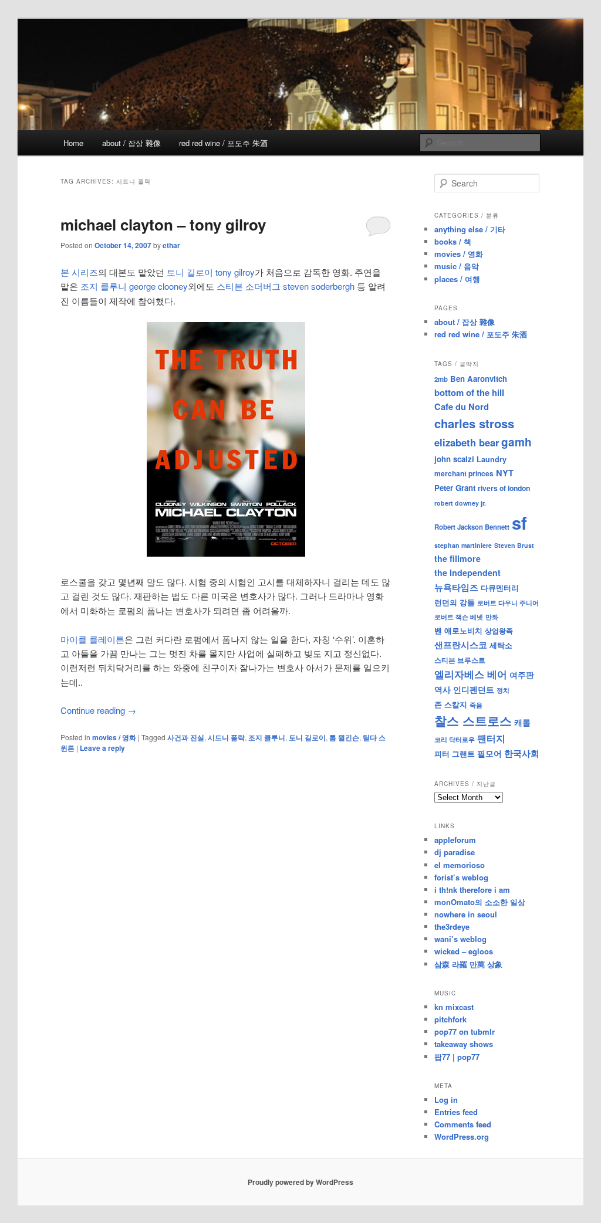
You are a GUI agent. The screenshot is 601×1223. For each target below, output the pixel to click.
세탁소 (500, 645)
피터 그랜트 (454, 753)
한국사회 (521, 753)
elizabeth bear (466, 442)
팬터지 (491, 738)
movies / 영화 (114, 737)
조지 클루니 (266, 737)
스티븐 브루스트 (459, 660)
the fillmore (457, 558)
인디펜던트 (473, 689)
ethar (171, 245)
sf (519, 522)
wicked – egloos (463, 951)
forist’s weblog (461, 877)
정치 (503, 689)
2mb (441, 379)
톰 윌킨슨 (344, 737)
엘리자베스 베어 (470, 674)
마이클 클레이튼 (92, 639)
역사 (442, 689)
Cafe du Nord (461, 406)
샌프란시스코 (460, 644)
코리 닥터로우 (454, 739)
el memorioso (459, 864)
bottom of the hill (469, 392)
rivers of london (504, 488)
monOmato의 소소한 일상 (479, 901)
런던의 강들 (454, 602)
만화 (491, 616)
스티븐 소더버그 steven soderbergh (285, 286)
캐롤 (522, 722)
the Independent (467, 572)
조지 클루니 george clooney (134, 286)
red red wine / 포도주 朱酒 (223, 142)
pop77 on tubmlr (464, 1031)
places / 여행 (457, 278)
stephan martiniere (463, 545)
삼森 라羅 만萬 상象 (468, 964)
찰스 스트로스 (473, 720)
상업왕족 (499, 630)
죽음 (476, 704)
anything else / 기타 (469, 229)
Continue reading (98, 710)
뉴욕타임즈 (456, 587)
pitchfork (450, 1019)
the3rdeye (452, 926)
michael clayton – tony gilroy (163, 224)
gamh (516, 442)
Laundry (492, 459)
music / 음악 (456, 266)
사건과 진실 (185, 737)
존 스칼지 (450, 704)
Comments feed (462, 1124)
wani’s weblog (460, 938)
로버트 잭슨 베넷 (458, 616)
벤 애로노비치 (458, 630)
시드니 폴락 (226, 737)
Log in (446, 1099)
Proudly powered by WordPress (300, 1182)
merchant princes (464, 473)
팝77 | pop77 (457, 1056)
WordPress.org (461, 1136)
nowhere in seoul (465, 914)
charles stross (474, 423)
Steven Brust (514, 545)
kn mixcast (454, 1006)
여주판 (521, 674)
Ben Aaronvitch (478, 378)
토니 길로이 (307, 737)
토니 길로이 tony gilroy (211, 272)
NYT (505, 472)
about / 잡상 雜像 (131, 142)
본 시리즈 (79, 272)
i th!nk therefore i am (472, 889)
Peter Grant (454, 487)
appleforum (455, 839)
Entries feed (456, 1111)
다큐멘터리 (500, 587)
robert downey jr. (460, 503)
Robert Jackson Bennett (471, 526)
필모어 (489, 753)
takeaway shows (463, 1043)
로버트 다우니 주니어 (508, 602)
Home (73, 142)
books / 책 (452, 241)
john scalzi (454, 459)
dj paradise (454, 852)
